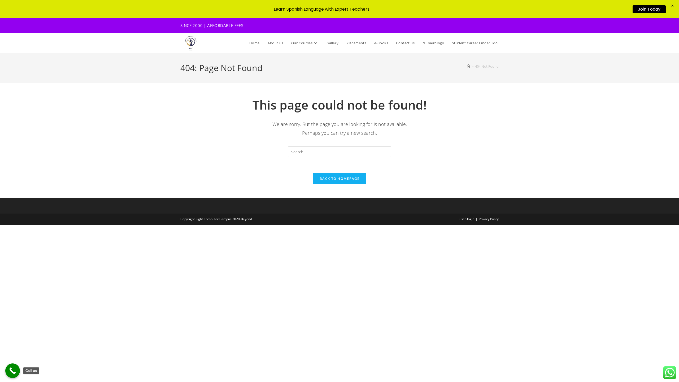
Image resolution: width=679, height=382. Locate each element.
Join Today (649, 9)
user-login (466, 219)
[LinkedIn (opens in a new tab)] (489, 25)
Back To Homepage (339, 178)
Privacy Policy (489, 219)
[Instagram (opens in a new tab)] (483, 25)
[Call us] (12, 370)
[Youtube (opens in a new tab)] (496, 25)
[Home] (468, 66)
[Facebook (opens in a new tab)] (476, 25)
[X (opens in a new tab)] (469, 25)
